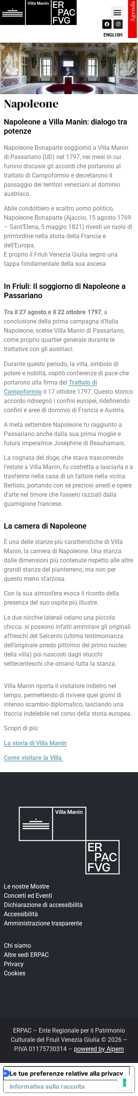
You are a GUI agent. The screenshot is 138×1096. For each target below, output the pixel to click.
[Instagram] (118, 24)
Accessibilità (21, 914)
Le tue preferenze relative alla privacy (66, 1073)
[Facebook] (107, 24)
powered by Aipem (99, 1049)
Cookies (14, 973)
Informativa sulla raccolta (47, 1086)
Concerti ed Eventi (28, 895)
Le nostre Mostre (26, 886)
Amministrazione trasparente (43, 923)
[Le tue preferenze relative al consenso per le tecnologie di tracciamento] (124, 1082)
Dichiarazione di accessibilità (43, 905)
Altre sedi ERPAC (26, 954)
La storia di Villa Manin (35, 743)
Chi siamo (17, 945)
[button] (117, 12)
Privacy (14, 964)
